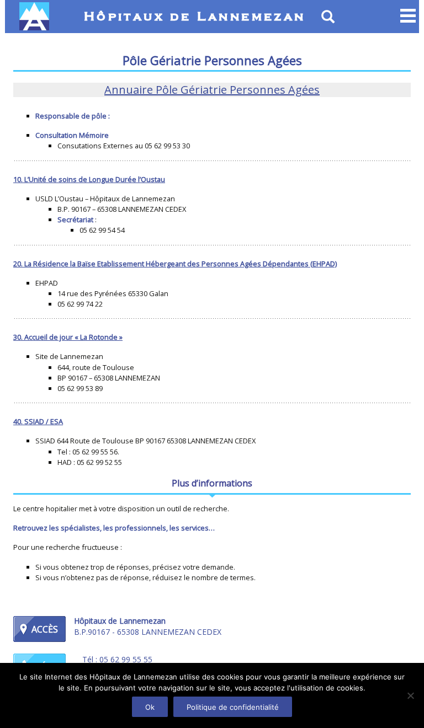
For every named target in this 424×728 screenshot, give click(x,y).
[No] (410, 695)
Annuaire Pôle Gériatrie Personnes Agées (212, 89)
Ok (150, 707)
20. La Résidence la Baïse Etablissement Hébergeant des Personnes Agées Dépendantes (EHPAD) (175, 264)
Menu (408, 16)
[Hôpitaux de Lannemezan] (36, 16)
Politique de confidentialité (233, 707)
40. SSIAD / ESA (38, 421)
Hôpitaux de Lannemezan (195, 17)
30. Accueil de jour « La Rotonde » (68, 337)
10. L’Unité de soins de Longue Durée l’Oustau (89, 179)
